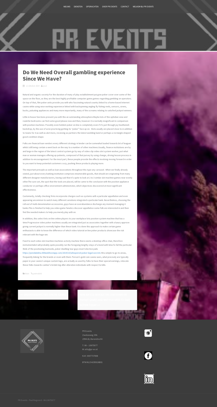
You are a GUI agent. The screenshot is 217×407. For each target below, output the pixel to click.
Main (27, 273)
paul (45, 86)
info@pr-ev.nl (91, 349)
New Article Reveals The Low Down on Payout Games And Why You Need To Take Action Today (105, 300)
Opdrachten (92, 6)
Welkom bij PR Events (143, 6)
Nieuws (67, 6)
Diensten (78, 6)
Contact (125, 6)
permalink (37, 273)
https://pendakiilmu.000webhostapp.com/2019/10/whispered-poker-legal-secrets (62, 252)
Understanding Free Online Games (44, 295)
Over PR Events (109, 6)
